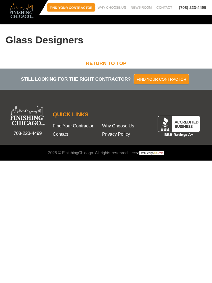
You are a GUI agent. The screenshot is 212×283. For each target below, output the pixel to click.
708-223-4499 (28, 133)
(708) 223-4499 (192, 7)
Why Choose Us (112, 7)
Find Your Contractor (71, 8)
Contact (164, 7)
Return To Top (106, 63)
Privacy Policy (116, 134)
